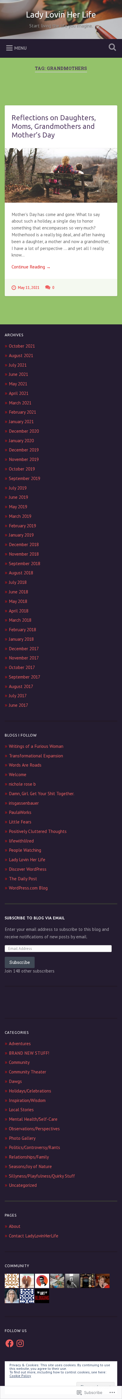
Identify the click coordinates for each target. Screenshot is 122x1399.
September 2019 (24, 478)
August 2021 (21, 355)
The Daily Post (23, 878)
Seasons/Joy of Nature (30, 1166)
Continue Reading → (31, 267)
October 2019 (22, 469)
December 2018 (24, 544)
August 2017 (21, 686)
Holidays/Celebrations (30, 1091)
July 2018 (18, 582)
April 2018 (18, 611)
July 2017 (18, 695)
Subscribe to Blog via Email (35, 918)
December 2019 (24, 450)
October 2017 (22, 667)
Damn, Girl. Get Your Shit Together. (41, 793)
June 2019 (18, 497)
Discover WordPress (27, 869)
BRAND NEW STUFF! (29, 1053)
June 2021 (18, 374)
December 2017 (24, 648)
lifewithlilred (21, 841)
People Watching (25, 850)
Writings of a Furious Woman (36, 746)
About (14, 1226)
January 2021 (21, 421)
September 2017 (24, 677)
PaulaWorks (20, 812)
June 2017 (18, 705)
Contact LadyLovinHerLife (33, 1236)
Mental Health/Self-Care (33, 1119)
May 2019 (18, 506)
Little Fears (20, 822)
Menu (20, 48)
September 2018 (24, 563)
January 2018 (21, 639)
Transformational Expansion (36, 756)
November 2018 (24, 554)
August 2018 (21, 573)
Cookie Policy (20, 1375)
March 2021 (20, 403)
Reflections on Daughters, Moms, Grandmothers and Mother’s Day (54, 126)
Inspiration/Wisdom (27, 1100)
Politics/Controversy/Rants (34, 1147)
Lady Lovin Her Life (61, 14)
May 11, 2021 (28, 287)
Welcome (17, 774)
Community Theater (27, 1072)
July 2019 (18, 488)
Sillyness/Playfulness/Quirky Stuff (42, 1176)
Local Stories (21, 1109)
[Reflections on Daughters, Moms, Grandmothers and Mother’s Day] (61, 175)
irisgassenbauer (24, 803)
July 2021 (18, 365)
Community (19, 1062)
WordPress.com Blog (28, 888)
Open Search (111, 48)
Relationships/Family (29, 1157)
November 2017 (24, 658)
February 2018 (22, 629)
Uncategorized (23, 1185)
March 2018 (20, 620)
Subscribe (19, 962)
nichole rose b (22, 784)
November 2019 (24, 459)
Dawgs (15, 1081)
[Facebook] (9, 1343)
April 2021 (18, 393)
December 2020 (24, 431)
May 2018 (18, 601)
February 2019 (22, 526)
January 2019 (21, 535)
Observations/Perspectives (34, 1128)
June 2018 (18, 592)
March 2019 (20, 516)
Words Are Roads (25, 765)
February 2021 (22, 412)
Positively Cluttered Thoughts (38, 831)
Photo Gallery (22, 1138)
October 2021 (22, 346)
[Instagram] (20, 1343)
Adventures (20, 1043)
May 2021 (18, 384)
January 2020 (21, 440)
